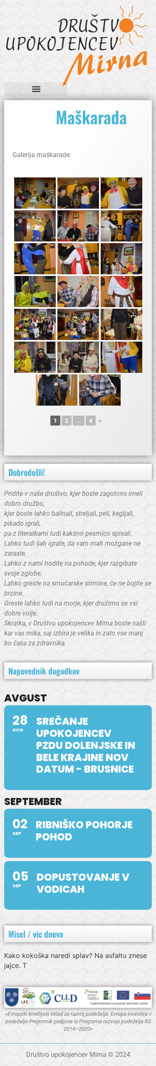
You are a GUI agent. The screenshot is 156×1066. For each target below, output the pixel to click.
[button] (36, 89)
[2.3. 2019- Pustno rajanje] (35, 193)
